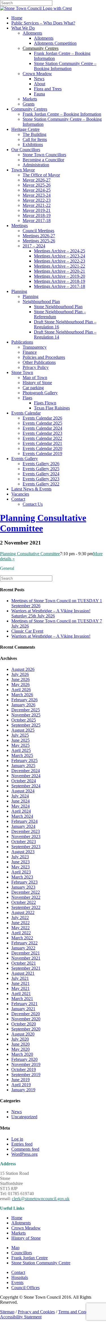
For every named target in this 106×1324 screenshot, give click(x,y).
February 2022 (24, 942)
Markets (30, 99)
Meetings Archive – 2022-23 (59, 261)
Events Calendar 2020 (42, 448)
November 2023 (25, 836)
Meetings (19, 225)
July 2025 (20, 735)
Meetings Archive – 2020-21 (59, 271)
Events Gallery (24, 458)
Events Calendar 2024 (42, 428)
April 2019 (21, 1084)
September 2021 (25, 968)
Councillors (21, 1252)
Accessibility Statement (21, 1316)
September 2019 (25, 1074)
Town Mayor (23, 169)
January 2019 (23, 1089)
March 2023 (22, 877)
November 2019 (25, 1064)
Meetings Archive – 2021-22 (59, 266)
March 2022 (22, 937)
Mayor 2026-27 (37, 180)
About (39, 83)
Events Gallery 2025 (41, 468)
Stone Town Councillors (44, 154)
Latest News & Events (31, 489)
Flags (27, 397)
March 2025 (22, 755)
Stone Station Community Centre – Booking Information (65, 66)
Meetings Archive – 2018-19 (59, 281)
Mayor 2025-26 (37, 185)
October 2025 (23, 720)
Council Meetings (38, 230)
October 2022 (23, 902)
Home (16, 17)
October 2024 (23, 780)
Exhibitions (33, 144)
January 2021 (23, 1008)
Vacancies (20, 494)
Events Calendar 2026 (42, 418)
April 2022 (21, 932)
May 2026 (20, 684)
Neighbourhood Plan (41, 301)
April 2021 (21, 993)
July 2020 (20, 1039)
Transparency (35, 347)
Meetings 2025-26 (39, 240)
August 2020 (22, 1034)
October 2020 (23, 1023)
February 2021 (24, 1003)
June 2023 (20, 861)
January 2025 (23, 765)
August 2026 (22, 669)
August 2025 (22, 730)
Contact (18, 499)
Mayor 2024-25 (37, 190)
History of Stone (37, 382)
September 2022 (25, 907)
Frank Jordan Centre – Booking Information (62, 114)
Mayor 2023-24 (37, 195)
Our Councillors (25, 149)
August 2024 (22, 790)
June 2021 (20, 983)
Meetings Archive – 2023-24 (59, 256)
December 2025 (25, 709)
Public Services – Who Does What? (43, 23)
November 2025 (25, 715)
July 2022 (20, 917)
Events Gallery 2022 (41, 483)
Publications (22, 342)
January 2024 (23, 826)
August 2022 (22, 912)
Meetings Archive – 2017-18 (59, 286)
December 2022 (25, 892)
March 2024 (22, 816)
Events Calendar (26, 413)
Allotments (32, 33)
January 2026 (23, 704)
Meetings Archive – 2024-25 (59, 250)
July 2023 (20, 856)
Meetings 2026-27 (39, 235)
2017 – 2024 (34, 245)
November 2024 (25, 775)
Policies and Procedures (44, 357)
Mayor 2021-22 (37, 205)
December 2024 (25, 770)
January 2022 (23, 948)
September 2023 (25, 846)
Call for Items (35, 139)
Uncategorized (24, 1116)
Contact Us (33, 504)
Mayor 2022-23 (37, 200)
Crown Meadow (37, 73)
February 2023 (24, 882)
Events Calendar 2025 (42, 423)
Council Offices (25, 1287)
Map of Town (35, 377)
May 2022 (20, 927)
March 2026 (22, 694)
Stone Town (22, 372)
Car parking (33, 387)
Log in (17, 1139)
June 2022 (20, 922)
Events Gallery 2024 (41, 473)
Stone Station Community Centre (40, 1262)
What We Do (23, 28)
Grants (28, 104)
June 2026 (20, 679)
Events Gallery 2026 (41, 463)
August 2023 (22, 851)
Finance (30, 352)
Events (17, 1282)
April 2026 (21, 689)
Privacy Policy (36, 367)
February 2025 (24, 760)
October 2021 (23, 963)
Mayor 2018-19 (37, 215)
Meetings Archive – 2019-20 (59, 276)
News (39, 78)
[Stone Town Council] (36, 8)
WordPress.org (24, 1154)
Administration (36, 164)
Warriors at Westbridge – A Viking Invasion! (50, 636)
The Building (34, 134)
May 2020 (20, 1049)
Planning (19, 291)
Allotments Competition (55, 43)
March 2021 (22, 998)
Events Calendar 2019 (42, 453)
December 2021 (25, 953)
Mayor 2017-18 (37, 220)
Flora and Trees (48, 88)
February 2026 (24, 699)
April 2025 (21, 750)
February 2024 (24, 821)
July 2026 (20, 674)
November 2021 (25, 958)
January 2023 (23, 887)
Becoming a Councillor (43, 159)
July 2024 (20, 796)
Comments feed (25, 1149)
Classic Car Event (27, 631)
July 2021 (20, 978)
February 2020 (24, 1059)
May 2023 (20, 866)
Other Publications (39, 362)
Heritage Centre (25, 129)
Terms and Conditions (78, 1311)
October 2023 (23, 841)
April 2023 (21, 872)
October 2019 (23, 1069)
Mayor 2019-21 (37, 210)
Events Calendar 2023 (42, 433)
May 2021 (20, 988)
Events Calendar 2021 (42, 443)
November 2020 (25, 1018)
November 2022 (25, 897)
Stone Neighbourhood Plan (58, 306)
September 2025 (25, 725)
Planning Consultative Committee (30, 553)
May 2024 (20, 806)
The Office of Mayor (41, 174)
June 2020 (20, 1044)
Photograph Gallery (40, 392)
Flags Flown (45, 402)
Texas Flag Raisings (52, 408)
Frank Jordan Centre (29, 1257)
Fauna (39, 93)
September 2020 (25, 1029)
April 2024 (21, 811)
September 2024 (25, 785)
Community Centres (29, 109)
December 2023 (25, 831)
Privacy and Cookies (36, 1311)
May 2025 (20, 745)
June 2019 (20, 1079)
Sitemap (7, 1311)
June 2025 (20, 740)
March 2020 (22, 1054)
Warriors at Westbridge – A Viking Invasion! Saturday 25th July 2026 (50, 613)
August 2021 (22, 973)
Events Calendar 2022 (42, 438)
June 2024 (20, 801)
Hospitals (19, 1277)
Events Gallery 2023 (41, 478)
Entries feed (22, 1144)
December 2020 (25, 1013)
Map (15, 1247)
